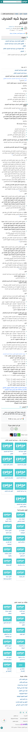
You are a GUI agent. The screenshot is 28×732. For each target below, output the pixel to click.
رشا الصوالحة (11, 27)
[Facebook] (26, 712)
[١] (19, 80)
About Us (25, 721)
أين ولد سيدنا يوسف (22, 685)
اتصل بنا (25, 716)
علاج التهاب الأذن (23, 679)
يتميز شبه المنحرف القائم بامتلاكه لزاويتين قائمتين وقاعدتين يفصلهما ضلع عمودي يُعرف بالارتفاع (15, 389)
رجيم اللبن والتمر (23, 682)
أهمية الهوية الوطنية (22, 696)
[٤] (19, 190)
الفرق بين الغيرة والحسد (21, 702)
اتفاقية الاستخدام (23, 718)
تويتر (11, 434)
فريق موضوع (15, 721)
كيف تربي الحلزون (23, 691)
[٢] (19, 109)
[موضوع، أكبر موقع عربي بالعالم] (24, 2)
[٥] (19, 241)
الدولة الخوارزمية (23, 693)
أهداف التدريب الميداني (21, 705)
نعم (16, 429)
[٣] (12, 154)
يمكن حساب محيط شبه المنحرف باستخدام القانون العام (15, 79)
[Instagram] (20, 712)
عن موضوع (16, 716)
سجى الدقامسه (9, 28)
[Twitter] (23, 712)
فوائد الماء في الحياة (22, 688)
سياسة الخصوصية (14, 718)
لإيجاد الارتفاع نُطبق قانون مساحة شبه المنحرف (14, 354)
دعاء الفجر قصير (23, 699)
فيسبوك (15, 434)
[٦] (18, 268)
